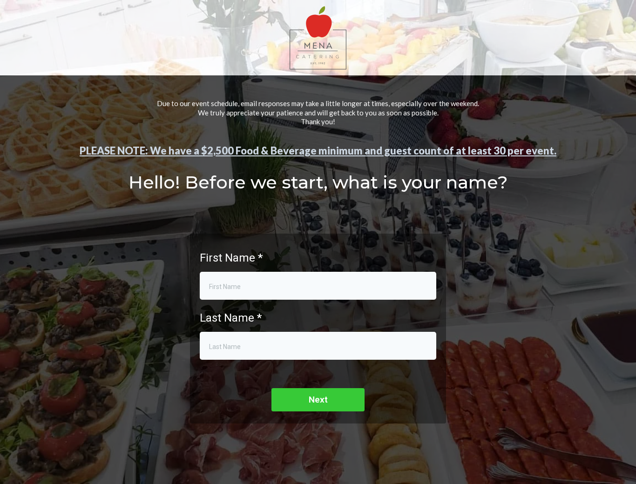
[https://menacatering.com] (318, 38)
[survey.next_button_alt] (318, 399)
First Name (231, 257)
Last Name (231, 317)
